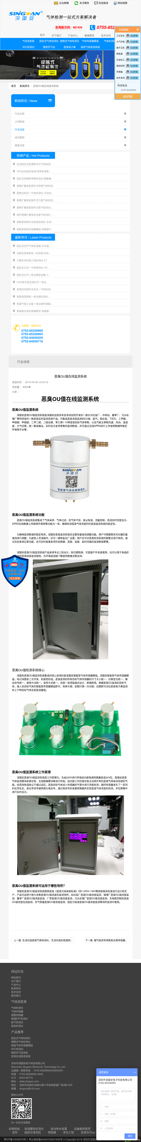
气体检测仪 (17, 1007)
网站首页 (16, 977)
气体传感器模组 (90, 41)
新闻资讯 (24, 86)
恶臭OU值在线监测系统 (70, 399)
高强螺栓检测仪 (34, 1129)
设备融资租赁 (82, 1129)
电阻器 (52, 1132)
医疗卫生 (120, 47)
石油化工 (120, 59)
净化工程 (68, 1132)
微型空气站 (49, 47)
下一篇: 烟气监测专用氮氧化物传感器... (106, 940)
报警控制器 (17, 1015)
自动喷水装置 (59, 1129)
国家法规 (19, 145)
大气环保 (120, 41)
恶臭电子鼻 (70, 47)
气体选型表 (28, 41)
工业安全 (120, 35)
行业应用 (19, 113)
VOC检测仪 (28, 47)
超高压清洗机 (32, 1132)
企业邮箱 (64, 2)
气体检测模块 (111, 41)
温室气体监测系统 (90, 47)
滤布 (15, 1132)
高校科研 (120, 65)
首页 (42, 35)
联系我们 (16, 995)
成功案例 (19, 137)
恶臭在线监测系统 (20, 1056)
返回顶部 (128, 96)
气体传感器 (17, 1011)
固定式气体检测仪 (49, 41)
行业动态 (19, 129)
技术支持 (120, 77)
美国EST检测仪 (19, 1018)
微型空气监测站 (19, 1052)
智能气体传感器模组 (22, 1045)
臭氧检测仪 (17, 1025)
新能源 (119, 53)
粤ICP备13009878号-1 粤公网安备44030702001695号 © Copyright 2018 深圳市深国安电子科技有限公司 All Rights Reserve (70, 1139)
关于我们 (16, 981)
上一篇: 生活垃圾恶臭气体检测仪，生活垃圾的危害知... (43, 940)
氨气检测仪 (17, 1022)
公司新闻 (19, 121)
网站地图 (122, 2)
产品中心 (16, 984)
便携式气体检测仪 (69, 41)
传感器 (119, 71)
